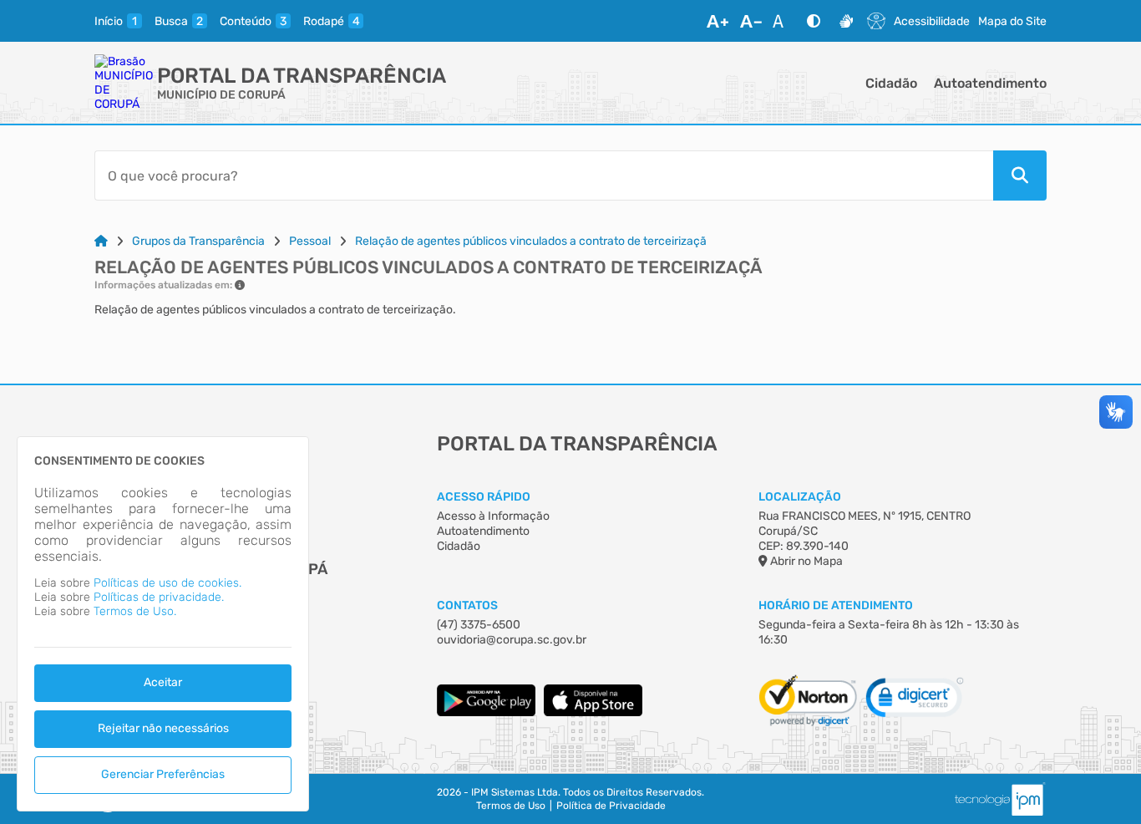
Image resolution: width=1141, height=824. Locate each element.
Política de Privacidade (611, 805)
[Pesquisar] (1020, 175)
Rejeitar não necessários (163, 728)
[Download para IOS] (593, 712)
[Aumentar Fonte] (717, 21)
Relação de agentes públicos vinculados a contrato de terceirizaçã (531, 241)
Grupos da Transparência (198, 241)
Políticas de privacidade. (159, 597)
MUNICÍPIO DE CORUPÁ (221, 95)
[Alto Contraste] (813, 20)
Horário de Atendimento (835, 605)
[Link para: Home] (101, 241)
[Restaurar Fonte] (783, 21)
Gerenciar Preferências (163, 774)
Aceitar (163, 682)
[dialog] (163, 623)
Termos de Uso (510, 805)
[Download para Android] (486, 712)
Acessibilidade (932, 21)
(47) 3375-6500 (478, 625)
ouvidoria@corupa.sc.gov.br (511, 640)
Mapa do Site (1012, 21)
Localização (799, 497)
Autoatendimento (990, 83)
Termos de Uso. (135, 611)
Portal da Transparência (301, 76)
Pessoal (310, 241)
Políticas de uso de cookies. (167, 583)
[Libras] (846, 20)
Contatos (467, 605)
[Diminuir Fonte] (750, 21)
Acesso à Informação (493, 516)
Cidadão (891, 83)
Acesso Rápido (483, 497)
